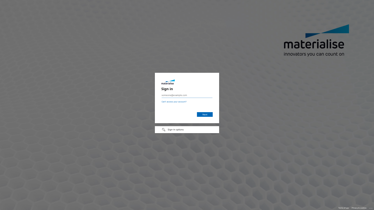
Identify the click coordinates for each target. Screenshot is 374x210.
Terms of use (343, 208)
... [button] (371, 207)
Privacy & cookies (359, 208)
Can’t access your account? (174, 101)
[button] (187, 129)
